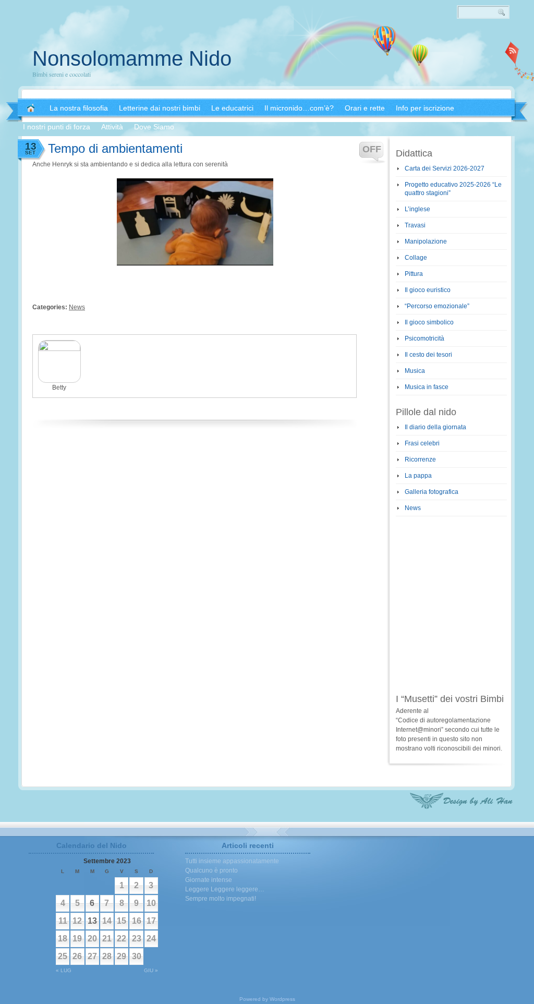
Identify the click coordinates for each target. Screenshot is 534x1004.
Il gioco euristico (428, 290)
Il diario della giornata (435, 427)
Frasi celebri (422, 443)
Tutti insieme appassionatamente (232, 861)
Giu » (151, 970)
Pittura (414, 273)
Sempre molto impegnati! (220, 898)
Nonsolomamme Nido (132, 58)
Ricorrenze (420, 459)
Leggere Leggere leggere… (224, 889)
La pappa (418, 475)
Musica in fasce (426, 387)
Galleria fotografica (431, 491)
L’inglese (417, 209)
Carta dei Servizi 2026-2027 (444, 168)
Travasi (415, 225)
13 (92, 920)
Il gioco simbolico (429, 322)
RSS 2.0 (512, 52)
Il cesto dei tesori (428, 354)
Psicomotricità (424, 338)
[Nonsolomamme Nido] (31, 108)
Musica (415, 370)
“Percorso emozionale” (437, 306)
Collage (416, 257)
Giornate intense (208, 880)
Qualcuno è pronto (211, 870)
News (77, 307)
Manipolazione (426, 241)
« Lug (63, 970)
